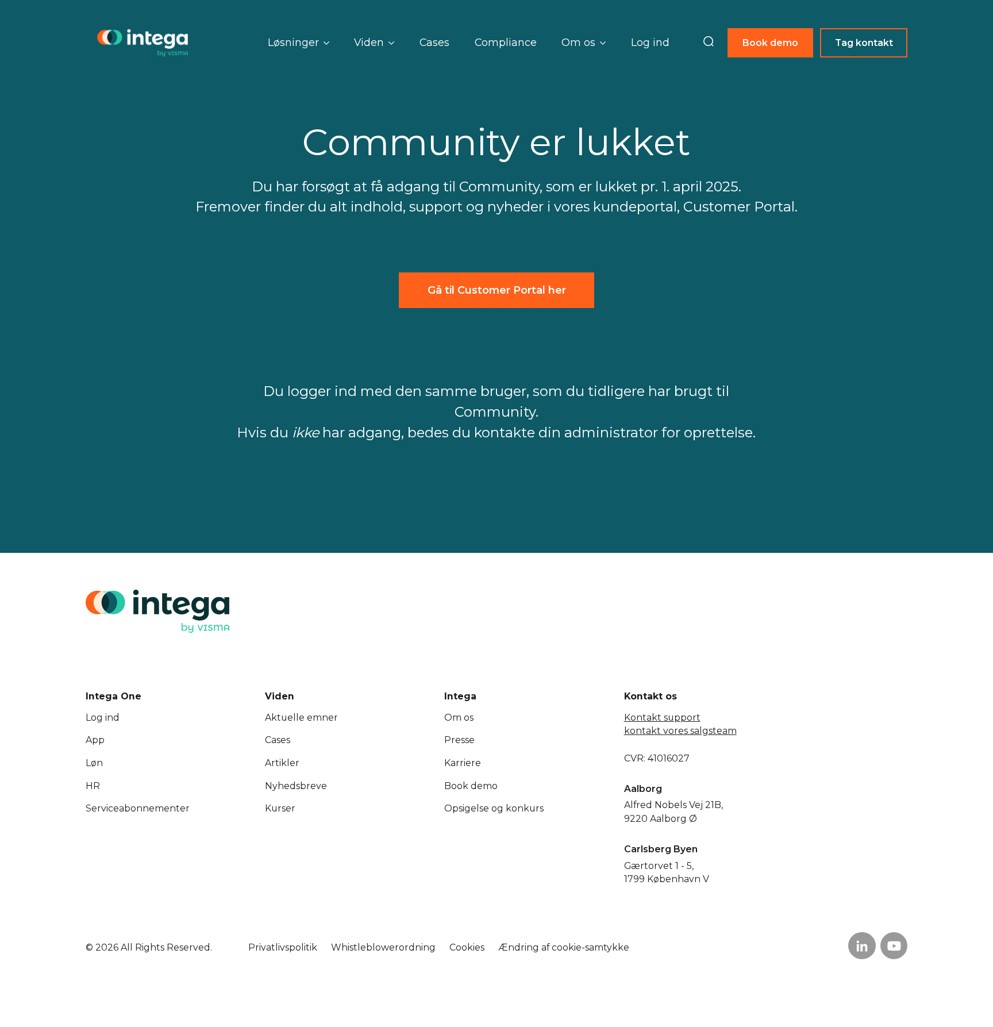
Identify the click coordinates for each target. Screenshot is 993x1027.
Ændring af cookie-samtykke (563, 947)
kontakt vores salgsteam (680, 730)
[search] (708, 42)
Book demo (770, 42)
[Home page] (143, 42)
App (95, 739)
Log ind (650, 42)
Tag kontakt (864, 42)
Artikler (282, 762)
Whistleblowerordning (383, 947)
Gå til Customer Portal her (497, 290)
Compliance (506, 42)
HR (93, 785)
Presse (459, 739)
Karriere (462, 762)
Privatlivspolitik (282, 947)
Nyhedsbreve (296, 785)
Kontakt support (662, 717)
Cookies (466, 947)
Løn (94, 762)
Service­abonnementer (138, 808)
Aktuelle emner (301, 717)
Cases (434, 42)
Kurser (280, 808)
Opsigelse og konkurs (494, 808)
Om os (459, 717)
